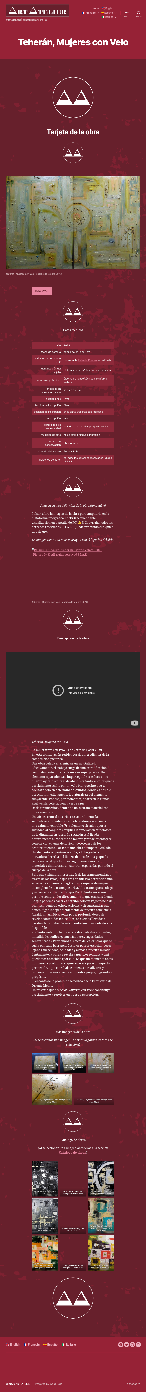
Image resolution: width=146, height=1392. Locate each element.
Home (96, 8)
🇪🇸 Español (107, 12)
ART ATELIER (24, 1383)
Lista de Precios (87, 360)
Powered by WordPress (48, 1383)
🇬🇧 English (107, 8)
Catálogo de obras (72, 1153)
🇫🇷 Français (89, 12)
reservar (41, 290)
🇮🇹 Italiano (107, 16)
